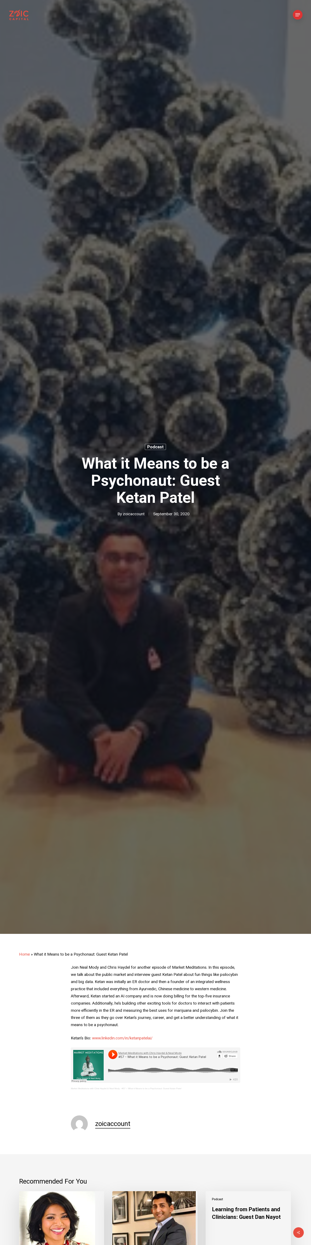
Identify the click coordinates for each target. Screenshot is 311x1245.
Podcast (155, 446)
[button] (298, 15)
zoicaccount (133, 514)
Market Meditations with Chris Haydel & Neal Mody (95, 1088)
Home (24, 954)
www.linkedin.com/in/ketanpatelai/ (122, 1038)
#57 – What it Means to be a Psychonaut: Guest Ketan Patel (151, 1088)
